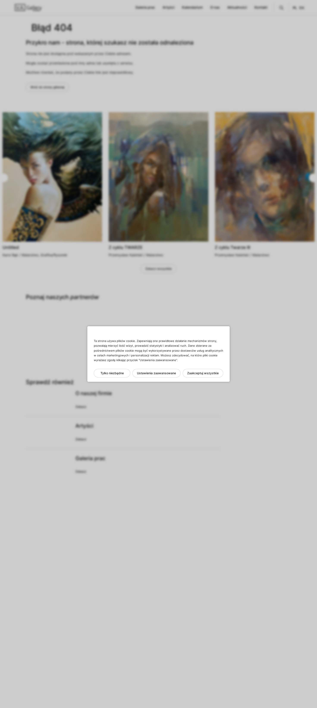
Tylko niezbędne (112, 373)
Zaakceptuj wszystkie (203, 373)
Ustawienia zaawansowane (156, 373)
